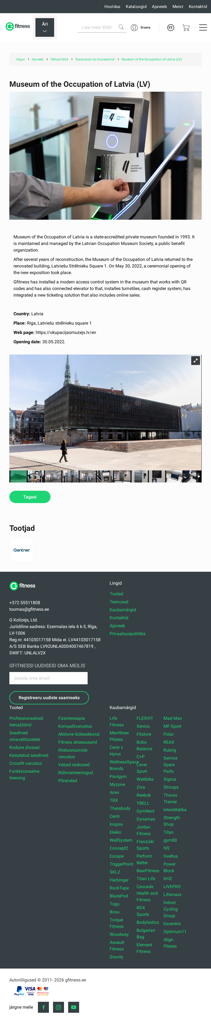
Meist (178, 6)
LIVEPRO (172, 886)
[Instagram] (58, 1007)
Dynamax (146, 819)
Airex (114, 792)
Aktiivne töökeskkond (78, 734)
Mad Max (172, 718)
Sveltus (170, 856)
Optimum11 (175, 931)
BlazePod (119, 896)
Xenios (143, 726)
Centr (115, 816)
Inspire (116, 824)
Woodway (119, 934)
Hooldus (112, 6)
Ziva (141, 787)
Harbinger (119, 880)
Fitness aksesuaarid (77, 742)
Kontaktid (198, 6)
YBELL (143, 803)
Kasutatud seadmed (28, 755)
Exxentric (172, 923)
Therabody (120, 808)
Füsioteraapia (71, 718)
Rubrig (169, 750)
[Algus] (24, 593)
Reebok (144, 795)
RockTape (119, 888)
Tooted (116, 593)
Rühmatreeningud (75, 772)
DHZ (167, 878)
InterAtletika (175, 809)
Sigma (169, 779)
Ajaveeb (159, 6)
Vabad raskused (74, 764)
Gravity (116, 956)
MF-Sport (172, 726)
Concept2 (119, 848)
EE (171, 27)
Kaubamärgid (123, 609)
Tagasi (30, 497)
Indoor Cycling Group (170, 909)
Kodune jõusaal (24, 747)
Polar (168, 734)
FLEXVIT (145, 718)
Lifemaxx (172, 894)
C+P (141, 756)
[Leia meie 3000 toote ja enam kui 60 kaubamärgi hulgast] (121, 27)
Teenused (119, 601)
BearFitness (148, 870)
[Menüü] (203, 27)
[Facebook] (43, 1007)
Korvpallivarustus (75, 726)
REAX (168, 742)
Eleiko (115, 832)
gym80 (170, 840)
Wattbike (145, 779)
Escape (117, 856)
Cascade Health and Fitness (147, 893)
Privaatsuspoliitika (128, 633)
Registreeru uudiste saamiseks (49, 697)
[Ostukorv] (186, 27)
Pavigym (118, 776)
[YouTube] (73, 1007)
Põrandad (67, 780)
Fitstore (144, 734)
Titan (168, 832)
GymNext (145, 811)
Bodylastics (148, 922)
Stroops (171, 787)
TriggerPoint (121, 864)
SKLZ (115, 872)
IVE (166, 848)
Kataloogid (136, 6)
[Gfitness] (18, 27)
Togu (115, 903)
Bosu (115, 911)
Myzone (117, 784)
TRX (114, 800)
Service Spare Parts (170, 764)
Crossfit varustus (25, 763)
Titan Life (146, 878)
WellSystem (121, 840)
